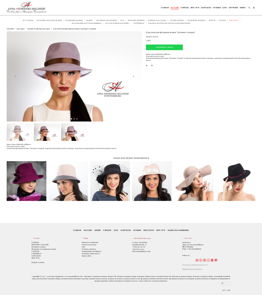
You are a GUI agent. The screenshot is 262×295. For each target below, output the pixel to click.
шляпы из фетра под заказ (39, 29)
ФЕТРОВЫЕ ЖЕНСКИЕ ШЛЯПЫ (49, 20)
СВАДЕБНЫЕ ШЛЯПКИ (196, 20)
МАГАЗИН (175, 7)
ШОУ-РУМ (194, 7)
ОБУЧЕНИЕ (233, 7)
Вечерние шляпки (39, 247)
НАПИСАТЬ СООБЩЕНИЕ (178, 230)
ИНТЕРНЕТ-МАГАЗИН (40, 245)
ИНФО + (243, 7)
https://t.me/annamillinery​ (191, 249)
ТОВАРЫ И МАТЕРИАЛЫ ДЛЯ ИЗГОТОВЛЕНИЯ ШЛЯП (169, 23)
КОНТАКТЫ (206, 7)
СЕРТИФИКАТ (139, 23)
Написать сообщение (90, 242)
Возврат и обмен (38, 262)
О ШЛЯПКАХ (36, 254)
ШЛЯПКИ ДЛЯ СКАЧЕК (157, 20)
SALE (122, 20)
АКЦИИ (97, 230)
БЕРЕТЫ (212, 20)
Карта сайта (86, 256)
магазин (10, 29)
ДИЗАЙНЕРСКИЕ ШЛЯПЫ (106, 20)
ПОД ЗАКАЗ (233, 20)
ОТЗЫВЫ (217, 7)
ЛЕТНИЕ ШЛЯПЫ (177, 20)
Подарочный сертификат (91, 251)
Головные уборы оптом (91, 254)
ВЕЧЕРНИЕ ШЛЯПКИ (136, 20)
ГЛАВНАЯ (165, 7)
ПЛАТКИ (222, 20)
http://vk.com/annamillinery (193, 245)
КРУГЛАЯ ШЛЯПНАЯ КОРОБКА (117, 23)
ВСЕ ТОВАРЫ (28, 20)
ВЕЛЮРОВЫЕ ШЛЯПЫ (74, 20)
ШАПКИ (89, 20)
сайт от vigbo (226, 290)
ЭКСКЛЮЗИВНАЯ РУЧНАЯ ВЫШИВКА (87, 23)
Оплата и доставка (89, 245)
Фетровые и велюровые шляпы (44, 249)
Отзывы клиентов (89, 249)
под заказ (21, 29)
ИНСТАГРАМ (148, 230)
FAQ (83, 247)
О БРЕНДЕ (185, 7)
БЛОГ (224, 7)
